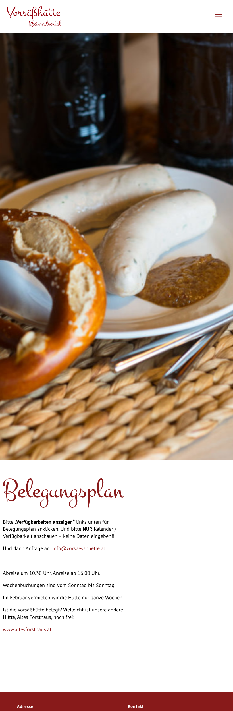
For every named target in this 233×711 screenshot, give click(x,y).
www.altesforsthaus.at (27, 629)
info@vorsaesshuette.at (78, 548)
